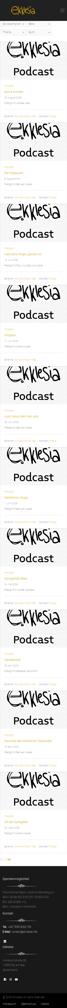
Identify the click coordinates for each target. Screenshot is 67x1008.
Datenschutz (28, 1004)
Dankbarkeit (12, 660)
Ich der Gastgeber (16, 822)
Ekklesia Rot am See (25, 116)
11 (5, 859)
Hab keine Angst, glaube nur (23, 254)
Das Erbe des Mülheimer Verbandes (28, 741)
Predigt (53, 116)
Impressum (9, 1004)
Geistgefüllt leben (15, 578)
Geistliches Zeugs (16, 497)
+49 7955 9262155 (19, 927)
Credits (45, 1004)
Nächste (8, 859)
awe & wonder (13, 92)
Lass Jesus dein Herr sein (21, 416)
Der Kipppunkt (13, 173)
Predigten (9, 85)
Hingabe (10, 335)
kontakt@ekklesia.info (24, 931)
